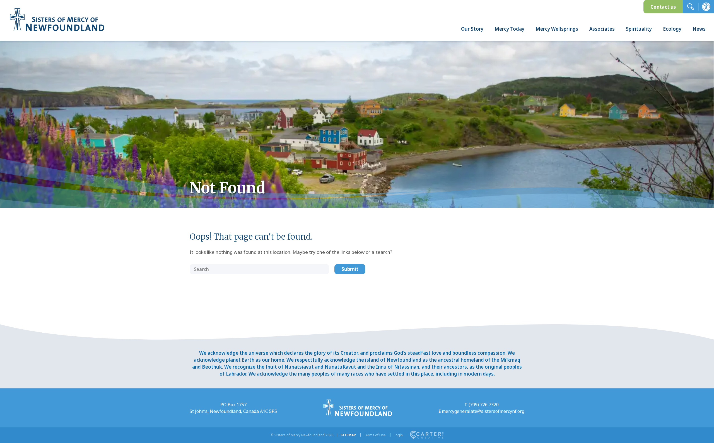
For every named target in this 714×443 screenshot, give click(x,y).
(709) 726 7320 (484, 404)
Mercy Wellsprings (557, 29)
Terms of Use (375, 435)
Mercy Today (509, 29)
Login (398, 435)
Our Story (472, 29)
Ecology (672, 29)
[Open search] (690, 6)
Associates (602, 29)
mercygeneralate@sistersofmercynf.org (483, 411)
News (699, 29)
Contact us (663, 7)
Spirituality (639, 29)
